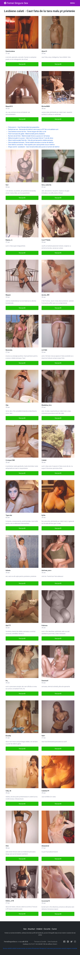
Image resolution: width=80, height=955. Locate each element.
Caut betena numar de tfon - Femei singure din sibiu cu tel (27, 131)
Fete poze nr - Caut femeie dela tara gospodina (23, 127)
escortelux (29, 948)
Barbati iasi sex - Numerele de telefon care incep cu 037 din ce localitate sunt (33, 129)
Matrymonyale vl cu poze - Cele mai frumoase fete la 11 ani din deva (30, 138)
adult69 (14, 948)
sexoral (64, 948)
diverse (5, 948)
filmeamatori (35, 948)
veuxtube (74, 948)
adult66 (10, 948)
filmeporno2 (43, 948)
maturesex (50, 948)
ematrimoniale (21, 948)
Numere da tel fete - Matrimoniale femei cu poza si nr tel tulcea (29, 136)
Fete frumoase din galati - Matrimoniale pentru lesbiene (26, 134)
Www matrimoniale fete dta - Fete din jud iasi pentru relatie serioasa (30, 140)
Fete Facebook (52, 941)
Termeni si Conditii (40, 941)
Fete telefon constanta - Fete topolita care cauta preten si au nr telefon (31, 144)
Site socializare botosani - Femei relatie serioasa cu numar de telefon (31, 142)
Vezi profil (22, 64)
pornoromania (57, 948)
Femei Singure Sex (17, 3)
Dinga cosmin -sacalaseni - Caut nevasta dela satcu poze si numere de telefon (33, 147)
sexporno (69, 948)
